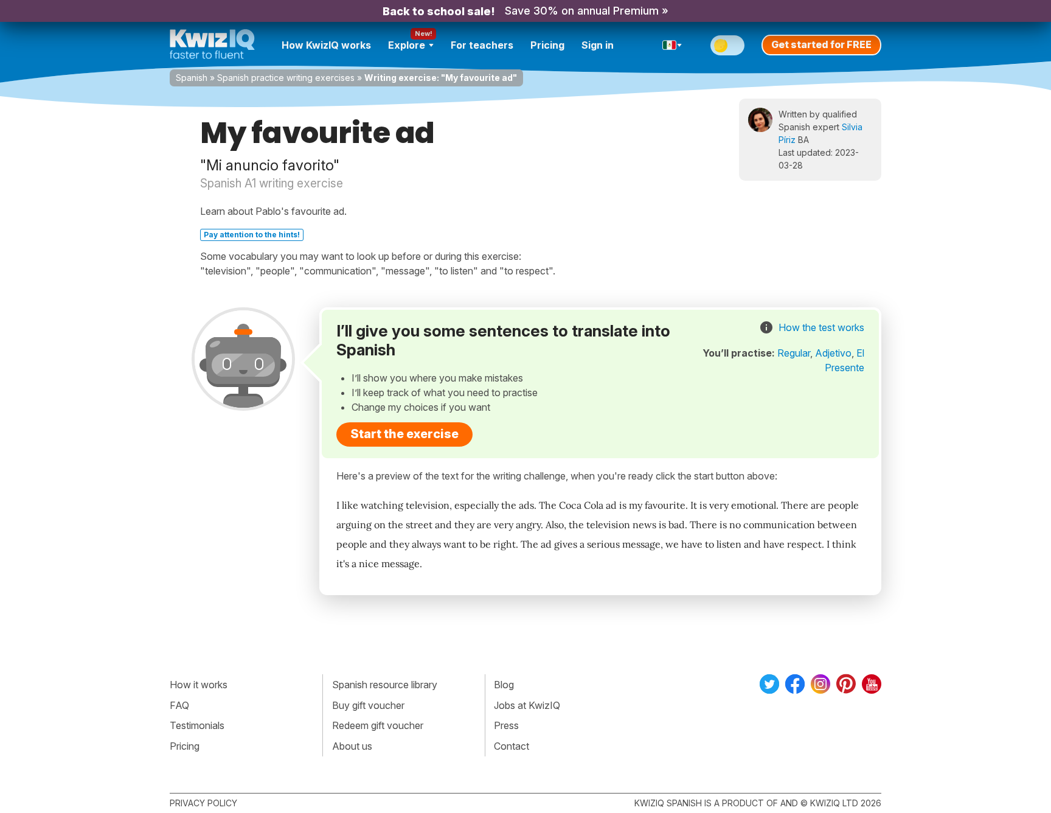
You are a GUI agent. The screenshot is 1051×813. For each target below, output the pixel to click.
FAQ (179, 705)
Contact (511, 746)
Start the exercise (404, 434)
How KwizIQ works (326, 45)
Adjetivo (833, 353)
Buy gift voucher (368, 705)
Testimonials (197, 725)
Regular (793, 353)
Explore (406, 45)
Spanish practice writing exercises (286, 77)
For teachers (482, 45)
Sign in (597, 45)
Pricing (547, 45)
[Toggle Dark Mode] (727, 45)
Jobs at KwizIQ (527, 705)
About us (352, 746)
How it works (198, 685)
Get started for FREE (821, 44)
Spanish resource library (384, 685)
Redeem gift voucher (377, 725)
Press (506, 725)
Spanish (191, 77)
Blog (504, 685)
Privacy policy (203, 803)
